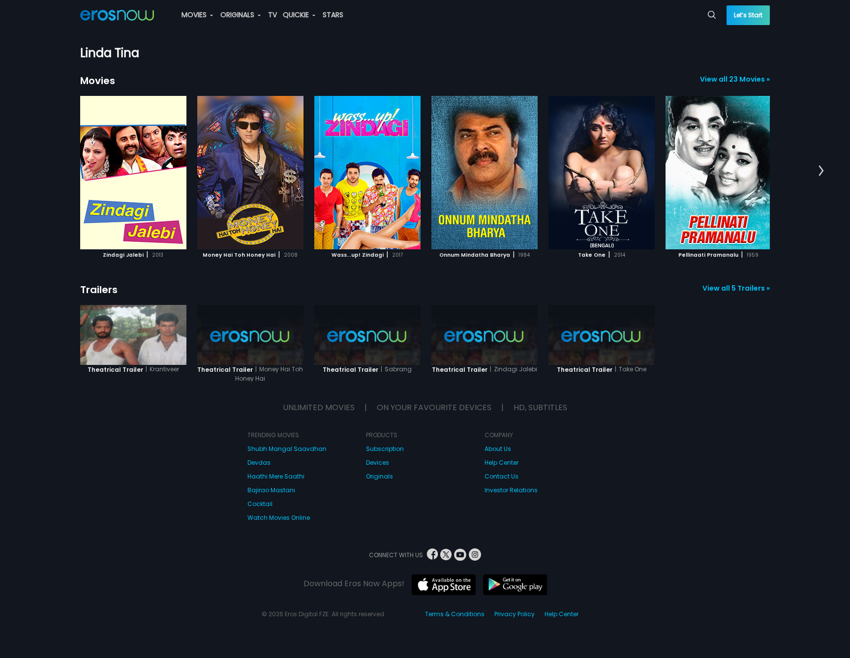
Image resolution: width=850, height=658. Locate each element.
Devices (377, 462)
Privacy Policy (514, 614)
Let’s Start (748, 15)
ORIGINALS (238, 15)
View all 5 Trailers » (736, 288)
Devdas (259, 462)
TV (272, 15)
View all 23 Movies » (735, 79)
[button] (821, 171)
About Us (498, 449)
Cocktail (260, 504)
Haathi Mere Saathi (275, 476)
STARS (333, 15)
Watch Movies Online (278, 517)
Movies (97, 81)
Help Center (501, 462)
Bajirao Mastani (271, 490)
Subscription (385, 449)
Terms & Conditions (455, 614)
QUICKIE (297, 15)
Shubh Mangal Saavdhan (287, 449)
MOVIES (195, 15)
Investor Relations (511, 490)
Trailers (99, 290)
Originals (379, 476)
